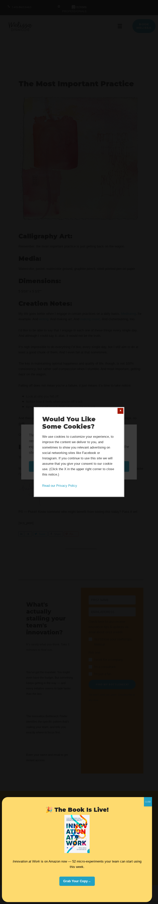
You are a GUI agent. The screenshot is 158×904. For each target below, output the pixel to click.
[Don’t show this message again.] (120, 411)
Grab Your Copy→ (77, 881)
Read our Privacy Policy (59, 486)
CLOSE (148, 802)
